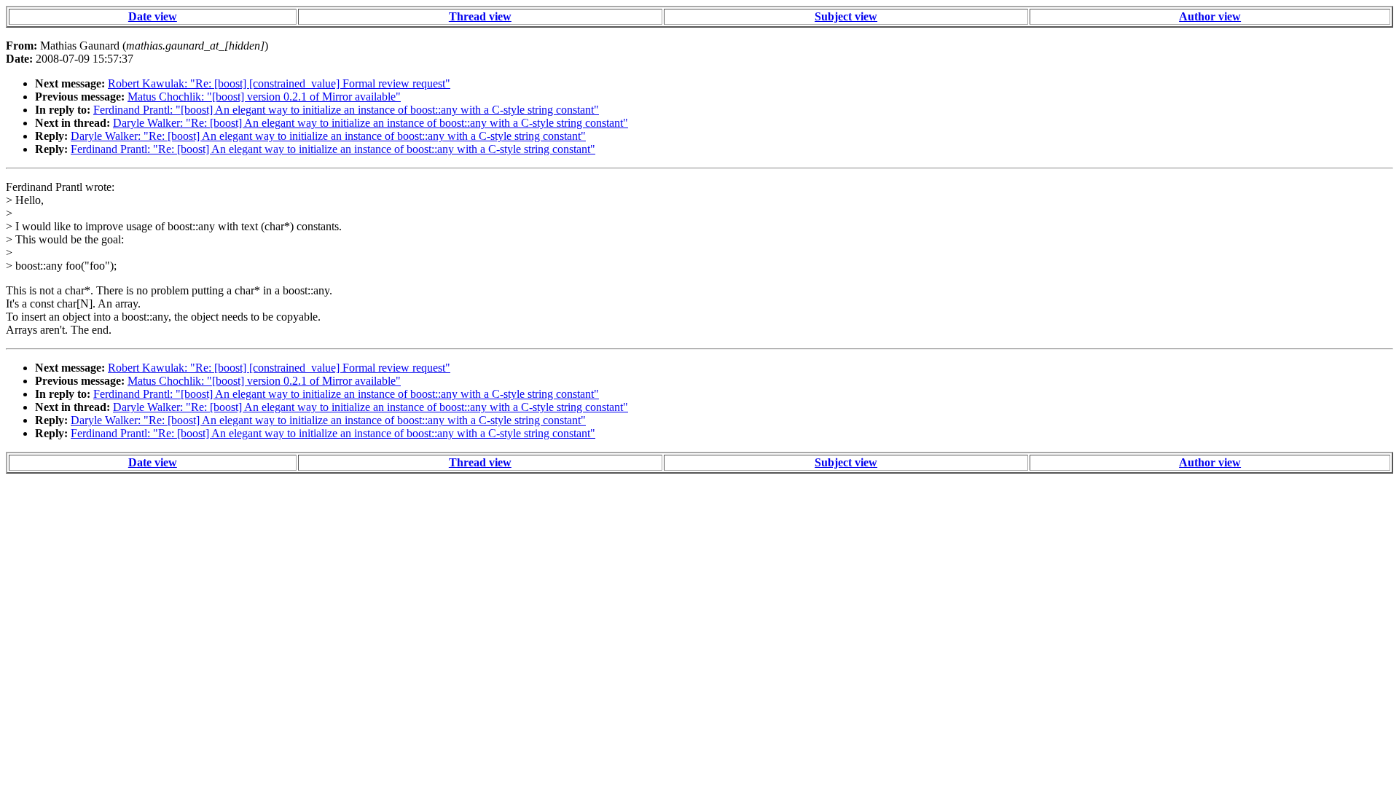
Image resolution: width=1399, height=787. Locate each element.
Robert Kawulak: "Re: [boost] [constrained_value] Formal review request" (279, 83)
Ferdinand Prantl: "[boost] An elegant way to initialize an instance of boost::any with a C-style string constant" (346, 109)
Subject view (846, 16)
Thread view (480, 16)
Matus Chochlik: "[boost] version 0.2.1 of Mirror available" (264, 96)
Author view (1210, 16)
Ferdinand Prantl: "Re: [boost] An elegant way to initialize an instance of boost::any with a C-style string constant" (333, 149)
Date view (152, 16)
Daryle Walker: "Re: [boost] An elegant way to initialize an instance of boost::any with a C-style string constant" (370, 123)
